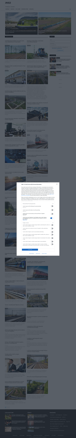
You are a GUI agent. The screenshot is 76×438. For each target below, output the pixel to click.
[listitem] (38, 203)
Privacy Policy (44, 253)
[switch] (51, 206)
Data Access (38, 253)
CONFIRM (30, 249)
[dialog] (38, 219)
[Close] (57, 184)
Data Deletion (31, 253)
